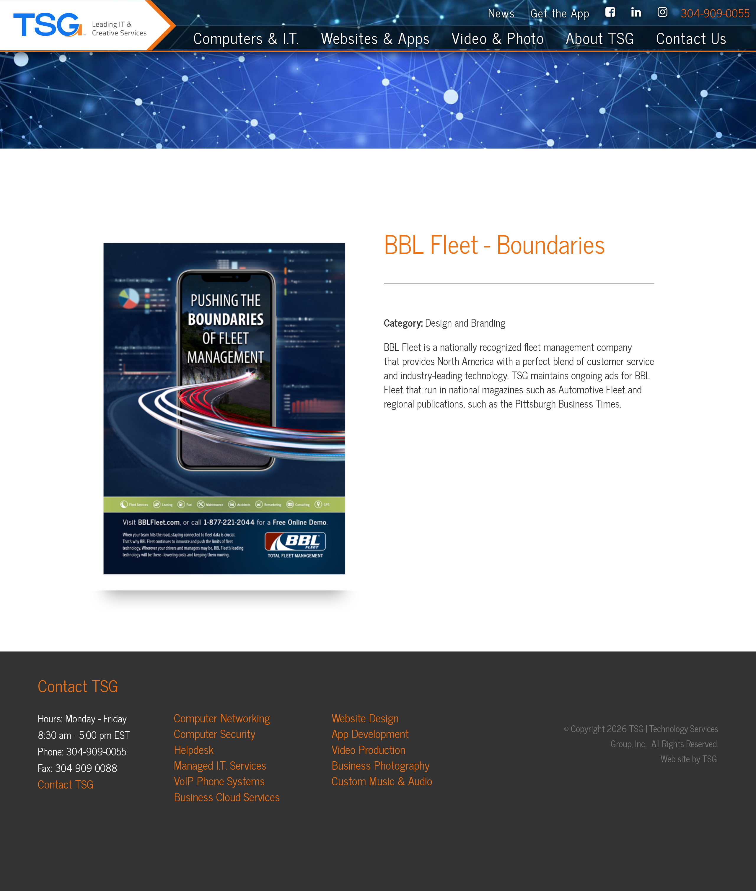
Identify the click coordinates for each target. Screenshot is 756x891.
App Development (370, 733)
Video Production (368, 749)
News (501, 12)
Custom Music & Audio (382, 780)
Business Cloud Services (227, 796)
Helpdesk (194, 749)
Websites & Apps (375, 37)
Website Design (365, 717)
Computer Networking (222, 717)
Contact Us (698, 37)
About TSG (600, 37)
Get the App (560, 12)
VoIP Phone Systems (219, 780)
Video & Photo (498, 37)
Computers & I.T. (246, 37)
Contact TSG (66, 783)
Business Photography (381, 764)
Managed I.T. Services (220, 764)
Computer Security (214, 733)
